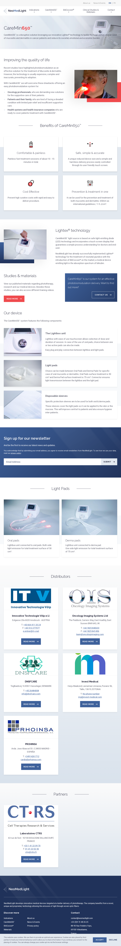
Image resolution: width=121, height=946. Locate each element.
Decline (113, 940)
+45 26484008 (32, 690)
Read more (12, 299)
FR (115, 3)
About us (86, 3)
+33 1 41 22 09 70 (32, 845)
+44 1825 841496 (91, 631)
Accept (100, 940)
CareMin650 (51, 10)
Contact (111, 10)
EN (110, 3)
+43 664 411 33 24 (32, 625)
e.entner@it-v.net (31, 631)
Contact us (101, 295)
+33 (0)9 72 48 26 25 (79, 922)
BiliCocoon (68, 10)
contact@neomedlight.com (82, 918)
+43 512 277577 (32, 628)
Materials (8, 929)
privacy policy (16, 453)
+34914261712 (32, 756)
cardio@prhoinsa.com (31, 759)
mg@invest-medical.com (90, 697)
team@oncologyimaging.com (90, 634)
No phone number (91, 694)
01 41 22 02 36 (32, 849)
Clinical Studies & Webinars (91, 11)
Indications (34, 10)
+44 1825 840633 (91, 628)
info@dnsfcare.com (31, 694)
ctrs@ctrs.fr (31, 852)
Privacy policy (33, 926)
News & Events (99, 3)
